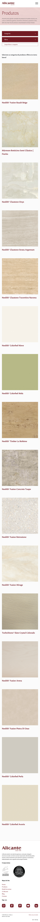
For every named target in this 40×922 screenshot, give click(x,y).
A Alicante (5, 891)
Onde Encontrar (6, 889)
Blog (3, 894)
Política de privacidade (33, 914)
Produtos (4, 887)
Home (4, 884)
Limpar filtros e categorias (11, 44)
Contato (4, 896)
